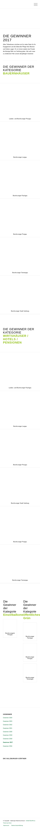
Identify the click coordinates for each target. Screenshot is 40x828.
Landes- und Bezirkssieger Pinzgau (20, 119)
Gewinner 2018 (7, 738)
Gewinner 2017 (8, 742)
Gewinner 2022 (7, 724)
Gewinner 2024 (7, 717)
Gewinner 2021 (7, 728)
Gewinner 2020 (7, 731)
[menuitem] (34, 4)
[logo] (16, 4)
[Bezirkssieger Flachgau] (20, 176)
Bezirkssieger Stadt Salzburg (20, 311)
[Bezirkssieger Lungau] (20, 138)
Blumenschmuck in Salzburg (22, 797)
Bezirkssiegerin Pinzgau (10, 633)
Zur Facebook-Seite (12, 807)
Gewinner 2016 (7, 746)
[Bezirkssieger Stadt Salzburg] (20, 292)
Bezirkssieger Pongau (20, 234)
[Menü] (34, 4)
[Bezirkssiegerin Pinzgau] (10, 624)
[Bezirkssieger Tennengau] (20, 253)
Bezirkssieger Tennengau (20, 272)
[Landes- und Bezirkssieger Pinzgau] (20, 99)
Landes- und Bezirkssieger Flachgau (20, 388)
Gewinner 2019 (7, 735)
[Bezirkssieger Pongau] (20, 215)
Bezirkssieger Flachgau (20, 195)
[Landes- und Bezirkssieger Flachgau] (20, 368)
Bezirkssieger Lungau (20, 157)
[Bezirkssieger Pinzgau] (20, 445)
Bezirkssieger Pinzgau (20, 465)
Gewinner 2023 (7, 721)
